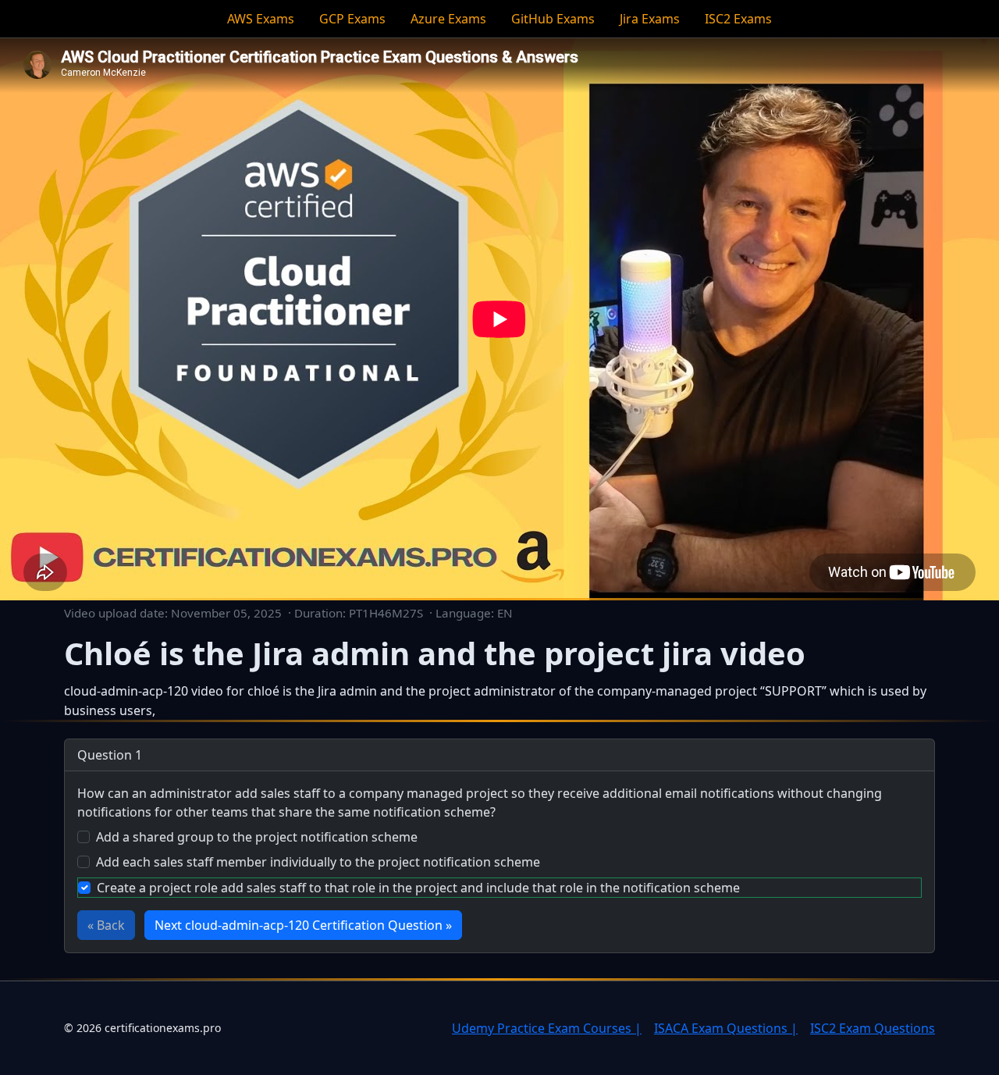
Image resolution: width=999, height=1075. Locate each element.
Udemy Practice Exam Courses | (547, 1028)
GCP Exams (352, 18)
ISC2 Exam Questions (872, 1028)
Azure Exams (448, 18)
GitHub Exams (553, 18)
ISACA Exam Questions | (726, 1028)
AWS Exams (260, 18)
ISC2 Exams (738, 18)
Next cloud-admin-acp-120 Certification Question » (303, 925)
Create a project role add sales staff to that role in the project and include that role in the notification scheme (418, 887)
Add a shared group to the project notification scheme (257, 836)
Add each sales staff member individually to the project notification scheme (318, 861)
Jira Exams (650, 18)
